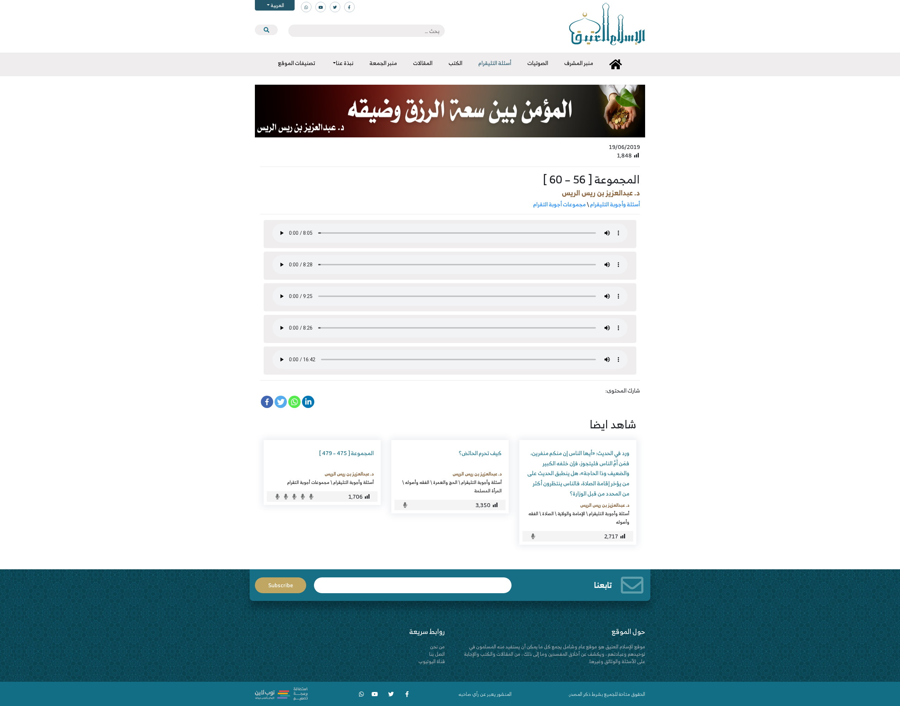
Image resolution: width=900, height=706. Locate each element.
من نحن (437, 646)
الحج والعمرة (445, 482)
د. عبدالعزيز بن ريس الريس (601, 193)
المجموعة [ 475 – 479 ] (346, 453)
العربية (277, 5)
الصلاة (548, 513)
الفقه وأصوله (417, 482)
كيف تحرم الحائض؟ (480, 453)
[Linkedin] (308, 402)
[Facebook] (267, 402)
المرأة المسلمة (488, 490)
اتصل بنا (437, 653)
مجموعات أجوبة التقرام (559, 204)
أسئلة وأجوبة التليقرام (615, 204)
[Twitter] (281, 402)
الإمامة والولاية (571, 513)
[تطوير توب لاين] (281, 693)
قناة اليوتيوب (431, 661)
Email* (413, 582)
